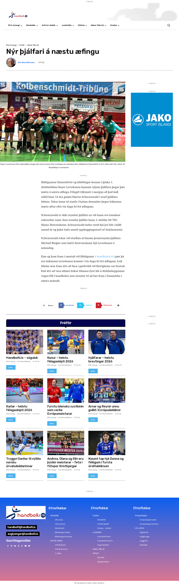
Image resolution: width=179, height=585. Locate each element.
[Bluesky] (29, 546)
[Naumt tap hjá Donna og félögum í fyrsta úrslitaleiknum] (106, 443)
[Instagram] (11, 546)
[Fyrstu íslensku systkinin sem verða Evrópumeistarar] (65, 390)
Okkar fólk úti (33, 45)
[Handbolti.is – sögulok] (24, 342)
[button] (168, 25)
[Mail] (15, 546)
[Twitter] (18, 546)
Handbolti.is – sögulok (22, 358)
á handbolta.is (104, 256)
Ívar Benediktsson (26, 62)
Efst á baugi (11, 45)
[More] (118, 305)
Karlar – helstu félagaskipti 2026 (19, 408)
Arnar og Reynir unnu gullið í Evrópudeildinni (104, 408)
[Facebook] (8, 546)
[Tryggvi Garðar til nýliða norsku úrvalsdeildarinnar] (24, 443)
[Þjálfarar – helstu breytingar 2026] (106, 342)
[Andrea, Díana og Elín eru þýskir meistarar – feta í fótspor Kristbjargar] (65, 443)
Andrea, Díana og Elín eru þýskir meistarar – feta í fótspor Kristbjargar (65, 462)
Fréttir (22, 45)
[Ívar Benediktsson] (11, 62)
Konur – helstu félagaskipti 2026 (60, 359)
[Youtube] (25, 546)
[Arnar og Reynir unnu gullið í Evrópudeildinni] (106, 390)
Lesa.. (10, 367)
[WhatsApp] (22, 546)
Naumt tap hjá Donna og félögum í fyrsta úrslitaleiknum (106, 462)
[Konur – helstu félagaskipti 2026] (65, 342)
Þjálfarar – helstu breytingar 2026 (101, 359)
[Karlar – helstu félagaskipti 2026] (24, 390)
